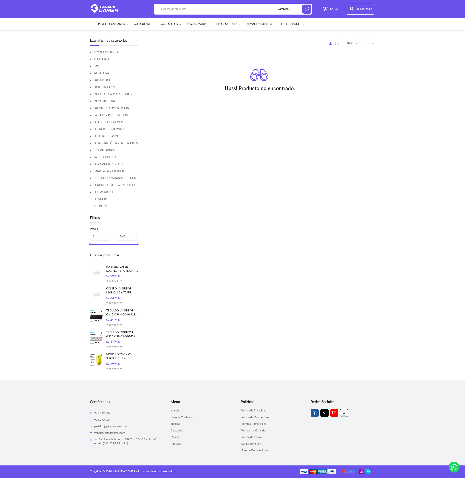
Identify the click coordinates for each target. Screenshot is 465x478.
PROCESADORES (226, 24)
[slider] (90, 244)
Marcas (175, 437)
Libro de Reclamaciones (255, 450)
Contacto (176, 444)
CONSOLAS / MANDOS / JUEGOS (115, 178)
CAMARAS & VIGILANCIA (109, 171)
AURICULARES (143, 24)
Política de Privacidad (253, 410)
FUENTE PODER (291, 24)
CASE (97, 66)
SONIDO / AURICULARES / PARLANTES (116, 185)
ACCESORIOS (169, 24)
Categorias (177, 430)
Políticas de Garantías (253, 430)
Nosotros (176, 410)
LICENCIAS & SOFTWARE (109, 129)
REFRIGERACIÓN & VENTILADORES (116, 143)
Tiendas (175, 424)
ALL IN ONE (101, 206)
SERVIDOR (100, 199)
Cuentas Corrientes (182, 417)
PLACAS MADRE (197, 24)
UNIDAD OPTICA (104, 150)
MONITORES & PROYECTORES (113, 94)
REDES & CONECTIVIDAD (110, 122)
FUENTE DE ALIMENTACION (111, 108)
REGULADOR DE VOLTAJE (110, 164)
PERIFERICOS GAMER (111, 24)
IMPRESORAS (102, 73)
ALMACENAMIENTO (259, 24)
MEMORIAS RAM (104, 101)
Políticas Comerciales (253, 424)
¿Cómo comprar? (251, 444)
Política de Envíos (251, 437)
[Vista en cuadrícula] (330, 43)
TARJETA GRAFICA (105, 157)
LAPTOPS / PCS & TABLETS (111, 115)
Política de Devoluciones (255, 417)
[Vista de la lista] (337, 43)
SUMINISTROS (102, 80)
